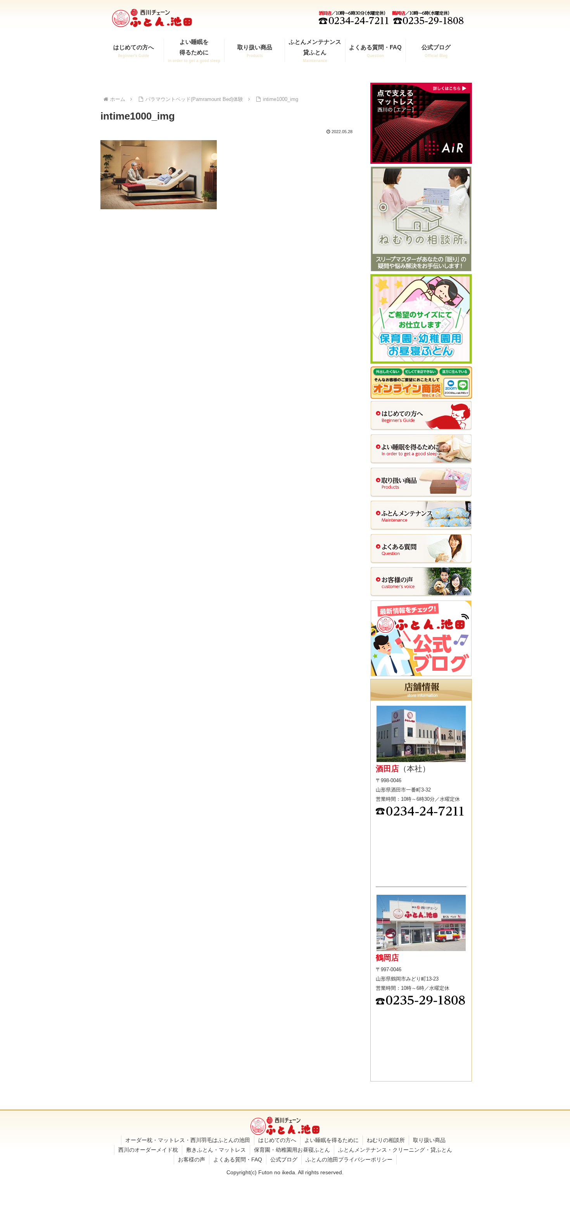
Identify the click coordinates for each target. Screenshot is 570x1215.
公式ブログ (283, 1159)
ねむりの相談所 (386, 1140)
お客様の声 (191, 1159)
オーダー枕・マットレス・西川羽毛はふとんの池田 (187, 1140)
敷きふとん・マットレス (216, 1150)
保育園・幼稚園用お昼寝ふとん (292, 1150)
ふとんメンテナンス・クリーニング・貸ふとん (395, 1150)
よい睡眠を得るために (331, 1140)
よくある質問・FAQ (237, 1159)
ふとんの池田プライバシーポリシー (349, 1159)
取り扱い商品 (429, 1140)
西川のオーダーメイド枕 (148, 1150)
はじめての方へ (277, 1140)
